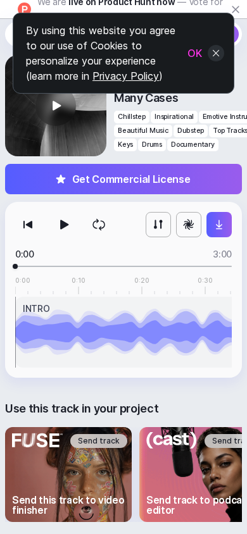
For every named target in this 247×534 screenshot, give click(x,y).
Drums (152, 144)
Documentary (193, 144)
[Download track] (219, 224)
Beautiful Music (143, 131)
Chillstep (132, 117)
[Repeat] (98, 224)
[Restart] (28, 224)
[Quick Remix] (188, 224)
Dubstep (191, 131)
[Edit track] (158, 224)
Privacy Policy (125, 76)
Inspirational (174, 117)
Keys (125, 144)
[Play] (63, 224)
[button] (55, 105)
